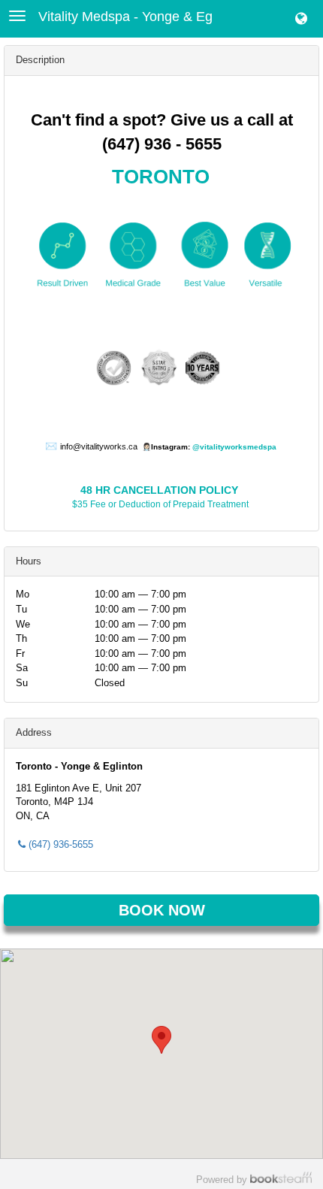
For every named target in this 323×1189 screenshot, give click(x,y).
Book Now (162, 910)
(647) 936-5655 (61, 844)
